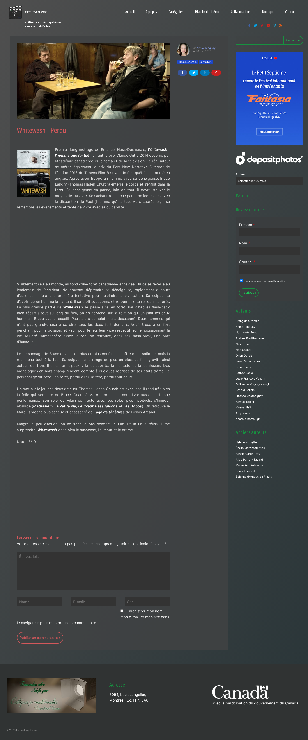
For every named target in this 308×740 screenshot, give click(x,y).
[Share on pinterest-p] (216, 73)
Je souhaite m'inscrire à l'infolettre (265, 281)
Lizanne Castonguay (249, 396)
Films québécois (187, 61)
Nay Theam (243, 344)
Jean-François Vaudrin (251, 378)
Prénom (247, 224)
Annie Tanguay (206, 48)
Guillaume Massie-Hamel (252, 384)
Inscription (249, 292)
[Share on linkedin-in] (205, 73)
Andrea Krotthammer (250, 338)
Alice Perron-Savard (249, 459)
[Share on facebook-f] (182, 73)
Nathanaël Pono (246, 332)
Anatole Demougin (248, 419)
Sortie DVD (206, 61)
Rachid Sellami (245, 390)
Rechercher (293, 40)
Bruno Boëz (243, 367)
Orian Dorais (244, 355)
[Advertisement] (93, 248)
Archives (242, 174)
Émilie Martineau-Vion (250, 448)
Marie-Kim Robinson (249, 465)
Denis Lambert (245, 471)
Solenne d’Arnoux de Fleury (254, 476)
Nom (244, 243)
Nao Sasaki (243, 349)
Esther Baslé (244, 373)
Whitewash (157, 149)
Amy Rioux (243, 413)
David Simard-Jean (248, 361)
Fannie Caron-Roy (248, 453)
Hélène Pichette (246, 442)
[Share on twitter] (193, 73)
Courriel (247, 262)
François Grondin (247, 321)
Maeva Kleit (243, 407)
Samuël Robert (245, 401)
